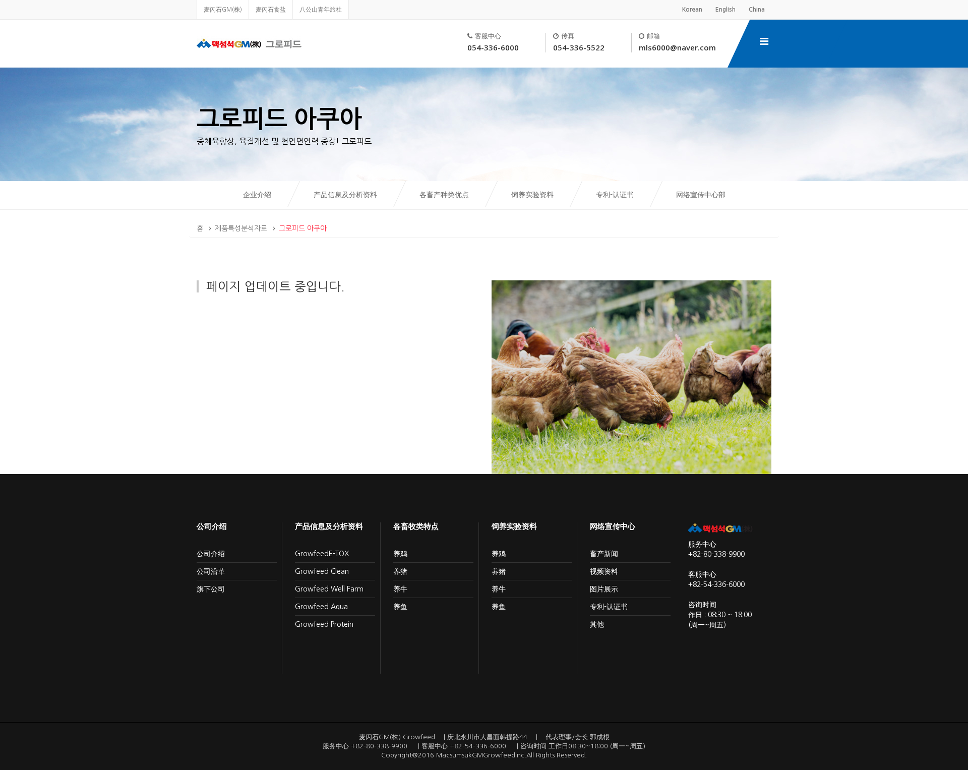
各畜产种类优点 (445, 194)
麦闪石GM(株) (223, 10)
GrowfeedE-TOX (322, 553)
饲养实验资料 (533, 194)
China (757, 10)
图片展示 (604, 589)
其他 (597, 624)
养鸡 (400, 553)
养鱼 (400, 606)
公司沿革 (211, 571)
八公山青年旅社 (320, 10)
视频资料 (604, 571)
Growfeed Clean (322, 571)
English (725, 10)
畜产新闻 (604, 553)
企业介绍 (258, 194)
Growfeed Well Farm (329, 589)
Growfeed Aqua (321, 606)
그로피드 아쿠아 (303, 228)
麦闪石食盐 (271, 10)
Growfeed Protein (324, 624)
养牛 (400, 589)
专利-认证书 (616, 194)
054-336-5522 (578, 47)
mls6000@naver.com (677, 47)
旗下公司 (211, 589)
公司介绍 (211, 553)
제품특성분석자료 (241, 228)
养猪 (400, 571)
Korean (692, 10)
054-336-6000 (493, 47)
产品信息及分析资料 (345, 194)
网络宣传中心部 (700, 194)
